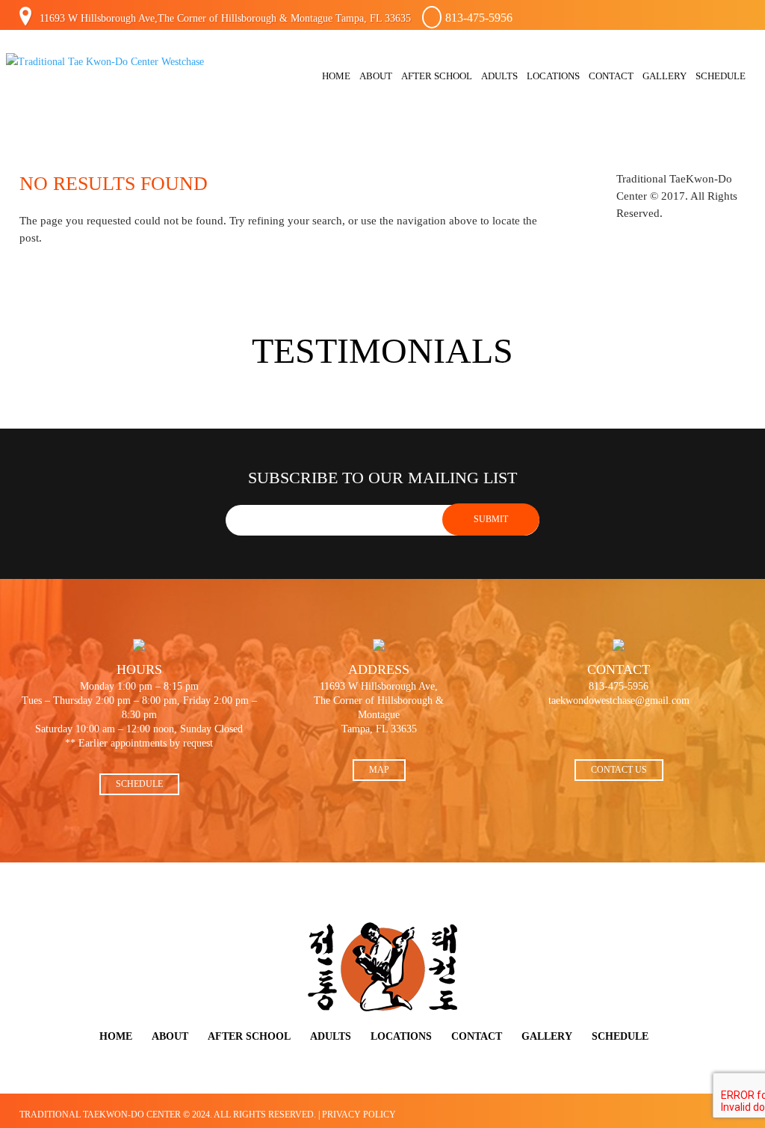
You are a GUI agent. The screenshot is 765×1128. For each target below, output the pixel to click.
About (375, 76)
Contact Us (619, 769)
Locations (553, 76)
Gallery (664, 76)
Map (379, 769)
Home (336, 76)
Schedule (721, 76)
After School (436, 76)
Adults (499, 76)
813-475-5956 (478, 17)
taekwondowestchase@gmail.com (619, 700)
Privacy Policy (359, 1114)
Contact (611, 76)
